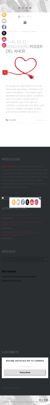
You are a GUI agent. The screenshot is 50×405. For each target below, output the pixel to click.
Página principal (10, 31)
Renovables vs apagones (22, 223)
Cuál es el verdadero (24, 46)
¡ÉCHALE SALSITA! (17, 215)
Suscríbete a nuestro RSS (16, 2)
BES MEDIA (19, 402)
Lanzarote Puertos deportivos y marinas (20, 233)
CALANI (12, 120)
